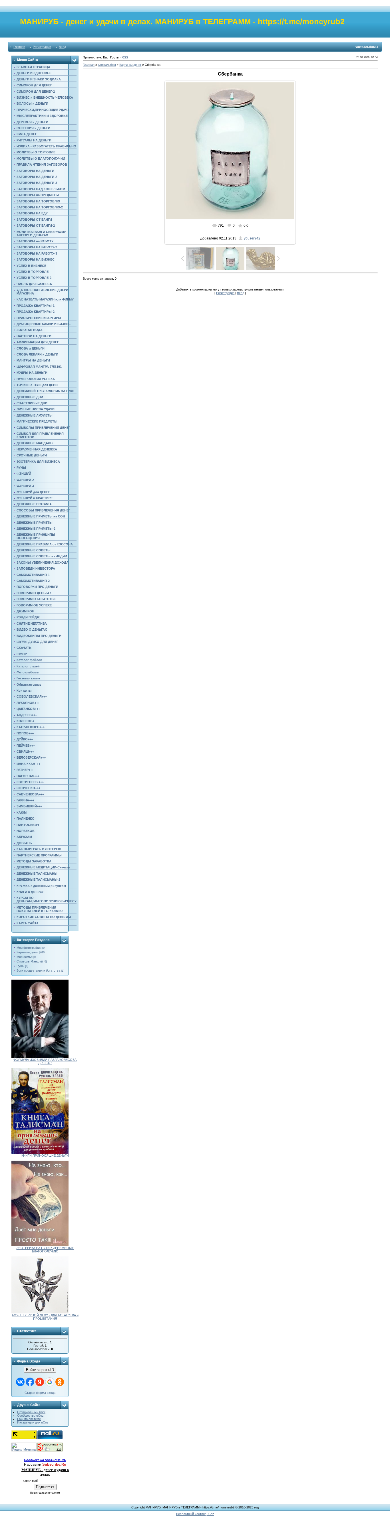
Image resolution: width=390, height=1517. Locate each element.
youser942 (252, 238)
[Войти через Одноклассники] (59, 1382)
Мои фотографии (29, 947)
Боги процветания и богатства (38, 970)
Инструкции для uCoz (33, 1422)
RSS (125, 57)
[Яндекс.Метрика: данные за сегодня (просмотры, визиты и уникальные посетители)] (24, 1447)
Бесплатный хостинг (191, 1514)
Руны (20, 966)
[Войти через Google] (49, 1381)
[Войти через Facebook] (30, 1382)
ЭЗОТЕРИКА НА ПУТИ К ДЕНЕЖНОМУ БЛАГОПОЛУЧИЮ (45, 1249)
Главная (19, 46)
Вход (62, 46)
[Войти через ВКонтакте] (20, 1382)
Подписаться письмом (45, 1492)
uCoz (210, 1514)
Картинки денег (28, 952)
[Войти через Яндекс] (39, 1382)
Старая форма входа (40, 1392)
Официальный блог (31, 1412)
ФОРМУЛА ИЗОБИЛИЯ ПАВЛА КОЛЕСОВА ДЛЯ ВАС (45, 1061)
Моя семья (25, 956)
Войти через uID (40, 1370)
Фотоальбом (107, 64)
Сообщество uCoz (30, 1415)
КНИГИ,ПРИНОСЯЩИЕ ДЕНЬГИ (45, 1155)
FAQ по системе (29, 1419)
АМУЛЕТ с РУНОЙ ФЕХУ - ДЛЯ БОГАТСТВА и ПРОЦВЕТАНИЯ (45, 1316)
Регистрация (42, 46)
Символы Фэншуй (30, 961)
